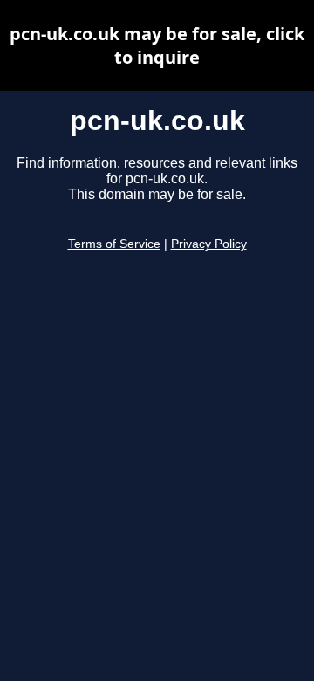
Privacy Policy (209, 244)
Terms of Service (114, 244)
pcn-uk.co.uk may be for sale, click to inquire (157, 45)
